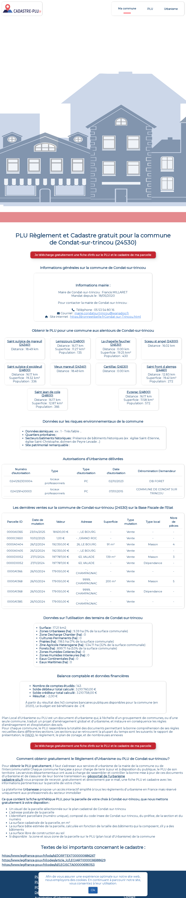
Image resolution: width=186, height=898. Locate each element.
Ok (93, 890)
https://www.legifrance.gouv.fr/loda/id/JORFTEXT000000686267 (48, 855)
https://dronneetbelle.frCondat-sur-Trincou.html (105, 316)
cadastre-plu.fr (12, 779)
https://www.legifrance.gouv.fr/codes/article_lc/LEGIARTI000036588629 (54, 860)
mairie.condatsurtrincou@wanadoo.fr (101, 313)
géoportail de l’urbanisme (106, 776)
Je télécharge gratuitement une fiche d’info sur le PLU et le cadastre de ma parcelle (93, 255)
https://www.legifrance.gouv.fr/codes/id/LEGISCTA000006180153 (48, 864)
